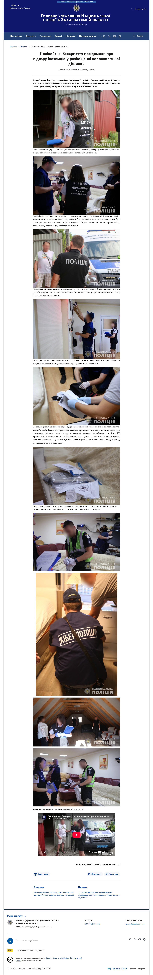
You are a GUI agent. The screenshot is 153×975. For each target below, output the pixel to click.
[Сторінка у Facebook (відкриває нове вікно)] (104, 36)
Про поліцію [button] (16, 36)
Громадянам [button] (45, 36)
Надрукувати (43, 874)
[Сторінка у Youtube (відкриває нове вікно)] (114, 36)
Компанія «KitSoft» (120, 969)
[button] (17, 916)
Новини (24, 47)
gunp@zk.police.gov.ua (135, 924)
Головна (13, 47)
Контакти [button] (70, 36)
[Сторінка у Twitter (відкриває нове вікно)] (109, 36)
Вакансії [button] (58, 36)
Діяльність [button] (31, 36)
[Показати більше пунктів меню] (101, 36)
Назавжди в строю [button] (87, 36)
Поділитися (95, 874)
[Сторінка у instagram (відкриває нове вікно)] (119, 36)
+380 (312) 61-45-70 (92, 924)
